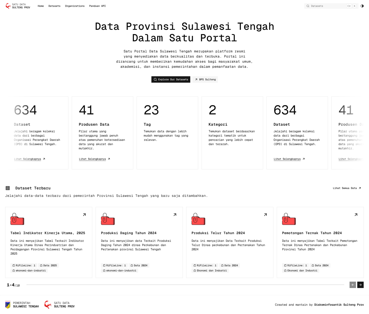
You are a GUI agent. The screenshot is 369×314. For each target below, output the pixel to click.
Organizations (75, 6)
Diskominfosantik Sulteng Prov (339, 305)
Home (41, 6)
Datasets (54, 6)
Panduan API (97, 6)
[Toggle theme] (362, 6)
